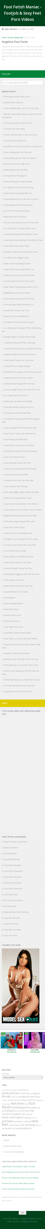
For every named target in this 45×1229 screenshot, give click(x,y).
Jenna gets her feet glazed (15, 175)
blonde (6, 1096)
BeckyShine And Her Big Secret (17, 164)
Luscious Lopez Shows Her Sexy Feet (20, 545)
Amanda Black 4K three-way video (18, 205)
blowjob (22, 1096)
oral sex (33, 1118)
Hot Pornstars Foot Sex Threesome (19, 281)
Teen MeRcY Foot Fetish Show (17, 246)
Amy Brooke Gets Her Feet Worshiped (20, 451)
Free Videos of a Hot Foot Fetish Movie (20, 638)
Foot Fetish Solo (11, 894)
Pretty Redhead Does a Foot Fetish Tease (22, 679)
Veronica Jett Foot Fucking (15, 550)
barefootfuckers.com (14, 1093)
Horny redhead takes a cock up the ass (21, 134)
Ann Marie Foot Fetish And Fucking (18, 187)
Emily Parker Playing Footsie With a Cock (21, 287)
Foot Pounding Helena (13, 603)
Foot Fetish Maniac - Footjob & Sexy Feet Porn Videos (22, 13)
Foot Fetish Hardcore (12, 37)
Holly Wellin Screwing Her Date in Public (18, 1166)
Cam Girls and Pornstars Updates (19, 1161)
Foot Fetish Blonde (12, 859)
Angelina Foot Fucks (15, 42)
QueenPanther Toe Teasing (16, 591)
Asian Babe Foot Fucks (13, 627)
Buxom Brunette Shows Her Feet (18, 568)
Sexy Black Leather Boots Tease (17, 632)
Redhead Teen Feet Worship (16, 912)
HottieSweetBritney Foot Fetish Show (20, 354)
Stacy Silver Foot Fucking (14, 527)
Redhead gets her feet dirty (16, 170)
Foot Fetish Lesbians (13, 882)
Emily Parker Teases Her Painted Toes (20, 433)
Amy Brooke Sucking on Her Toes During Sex (23, 372)
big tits (37, 1093)
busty (37, 1096)
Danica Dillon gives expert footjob (18, 181)
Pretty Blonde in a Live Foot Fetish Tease (21, 665)
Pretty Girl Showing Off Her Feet (17, 498)
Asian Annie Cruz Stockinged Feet (18, 533)
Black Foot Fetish (11, 847)
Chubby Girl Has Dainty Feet (16, 474)
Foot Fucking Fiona (12, 621)
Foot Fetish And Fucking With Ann (18, 193)
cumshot (30, 1099)
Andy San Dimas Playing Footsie (17, 263)
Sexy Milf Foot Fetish (12, 929)
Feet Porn (9, 1200)
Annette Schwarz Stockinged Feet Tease (21, 252)
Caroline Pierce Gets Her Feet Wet (18, 480)
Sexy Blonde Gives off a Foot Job (18, 691)
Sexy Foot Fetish (11, 923)
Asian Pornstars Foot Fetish (16, 841)
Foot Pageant (9, 597)
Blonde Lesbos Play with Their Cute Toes (21, 659)
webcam (27, 1128)
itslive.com (8, 1117)
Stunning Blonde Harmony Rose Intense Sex (21, 1172)
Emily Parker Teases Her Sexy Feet (19, 360)
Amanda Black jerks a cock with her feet (21, 199)
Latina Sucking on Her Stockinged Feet (20, 427)
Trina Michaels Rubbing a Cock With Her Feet (23, 348)
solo (22, 1124)
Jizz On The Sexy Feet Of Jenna (17, 211)
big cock (29, 1093)
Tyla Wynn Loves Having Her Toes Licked (21, 539)
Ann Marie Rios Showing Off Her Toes (20, 228)
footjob (9, 1110)
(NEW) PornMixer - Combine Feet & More (19, 1197)
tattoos (38, 1125)
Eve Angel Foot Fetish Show (15, 395)
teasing (4, 1128)
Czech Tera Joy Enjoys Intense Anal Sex (18, 1189)
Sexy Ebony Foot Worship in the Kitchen (21, 504)
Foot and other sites (13, 1146)
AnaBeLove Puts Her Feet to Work (18, 378)
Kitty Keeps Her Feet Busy (15, 216)
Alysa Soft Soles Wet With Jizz (16, 316)
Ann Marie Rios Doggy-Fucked (16, 257)
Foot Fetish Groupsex (13, 871)
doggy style (39, 1100)
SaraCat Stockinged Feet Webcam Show (21, 234)
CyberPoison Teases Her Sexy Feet (19, 445)
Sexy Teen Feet (10, 935)
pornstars (18, 1121)
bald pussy (24, 1090)
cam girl (4, 1100)
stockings (30, 1125)
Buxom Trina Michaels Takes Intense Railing (20, 1177)
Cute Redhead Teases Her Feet (17, 463)
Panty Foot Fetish (11, 609)
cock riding (20, 1100)
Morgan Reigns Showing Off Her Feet (19, 337)
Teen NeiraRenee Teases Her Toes (19, 407)
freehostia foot (5, 1197)
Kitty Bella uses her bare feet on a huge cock (23, 146)
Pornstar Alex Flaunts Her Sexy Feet (19, 685)
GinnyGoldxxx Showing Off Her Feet (19, 298)
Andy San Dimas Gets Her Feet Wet (19, 275)
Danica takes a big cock (14, 102)
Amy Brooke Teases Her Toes (16, 310)
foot (26, 1104)
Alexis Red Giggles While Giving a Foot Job (21, 492)
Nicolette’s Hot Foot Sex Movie (17, 653)
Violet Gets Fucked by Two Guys (17, 562)
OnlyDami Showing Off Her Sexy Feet (19, 342)
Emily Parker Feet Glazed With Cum (19, 269)
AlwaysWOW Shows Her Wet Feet (18, 586)
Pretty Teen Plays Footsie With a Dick (19, 521)
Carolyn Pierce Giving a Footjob (17, 366)
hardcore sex (18, 1113)
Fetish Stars (33, 1197)
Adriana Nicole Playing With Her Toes (19, 383)
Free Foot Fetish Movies (14, 1152)
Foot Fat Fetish (10, 853)
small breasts (14, 1125)
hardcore (7, 1114)
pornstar (7, 1121)
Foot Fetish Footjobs (12, 865)
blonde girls (15, 1097)
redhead (27, 1121)
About (6, 1140)
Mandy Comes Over (12, 615)
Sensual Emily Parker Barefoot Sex (19, 304)
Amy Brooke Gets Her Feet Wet (17, 413)
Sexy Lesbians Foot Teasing (15, 486)
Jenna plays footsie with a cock (17, 96)
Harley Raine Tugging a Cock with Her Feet (21, 574)
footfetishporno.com (24, 1107)
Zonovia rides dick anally (14, 129)
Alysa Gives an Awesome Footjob (18, 401)
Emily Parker (6, 1104)
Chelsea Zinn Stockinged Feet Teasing (20, 468)
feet (14, 1103)
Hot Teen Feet (10, 906)
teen (10, 1128)
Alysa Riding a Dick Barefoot (15, 439)
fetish (20, 1103)
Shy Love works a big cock (15, 140)
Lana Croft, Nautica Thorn (15, 457)
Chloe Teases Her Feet (14, 580)
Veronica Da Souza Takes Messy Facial (18, 1183)
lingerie (19, 1117)
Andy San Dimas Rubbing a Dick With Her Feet (23, 240)
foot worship (27, 1110)
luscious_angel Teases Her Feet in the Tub (22, 389)
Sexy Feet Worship (12, 918)
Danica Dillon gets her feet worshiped (20, 158)
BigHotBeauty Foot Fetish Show (17, 293)
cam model (12, 1100)
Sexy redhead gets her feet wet (17, 152)
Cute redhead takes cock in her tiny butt (21, 108)
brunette (30, 1096)
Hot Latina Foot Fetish (13, 900)
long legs (27, 1117)
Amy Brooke (5, 1090)
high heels (29, 1114)
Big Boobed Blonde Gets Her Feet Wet (20, 515)
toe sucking (17, 1128)
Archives (5, 1073)
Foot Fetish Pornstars (13, 888)
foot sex (17, 1111)
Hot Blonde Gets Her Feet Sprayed (19, 322)
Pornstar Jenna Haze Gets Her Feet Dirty (21, 222)
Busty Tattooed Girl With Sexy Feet (18, 556)
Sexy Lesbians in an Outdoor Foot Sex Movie (23, 509)
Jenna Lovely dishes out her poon (18, 123)
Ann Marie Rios (14, 1090)
